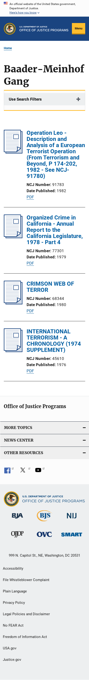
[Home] (43, 28)
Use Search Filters (25, 99)
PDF (30, 197)
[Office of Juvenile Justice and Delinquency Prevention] (17, 538)
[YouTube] (40, 471)
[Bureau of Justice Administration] (17, 519)
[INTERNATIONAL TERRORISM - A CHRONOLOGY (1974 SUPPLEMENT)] (13, 350)
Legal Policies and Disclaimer (26, 614)
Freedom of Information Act (25, 637)
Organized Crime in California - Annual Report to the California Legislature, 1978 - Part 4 (55, 230)
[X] (24, 471)
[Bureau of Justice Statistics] (44, 522)
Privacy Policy (14, 603)
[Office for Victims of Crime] (44, 537)
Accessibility (13, 568)
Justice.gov (12, 659)
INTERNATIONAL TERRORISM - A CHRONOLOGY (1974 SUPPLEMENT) (54, 340)
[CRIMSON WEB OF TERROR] (13, 303)
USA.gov (9, 648)
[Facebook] (9, 471)
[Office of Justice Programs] (10, 29)
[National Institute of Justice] (71, 519)
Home (8, 48)
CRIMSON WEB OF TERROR (50, 286)
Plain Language (15, 591)
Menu (78, 28)
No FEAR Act (13, 625)
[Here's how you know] (44, 8)
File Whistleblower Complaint (26, 580)
